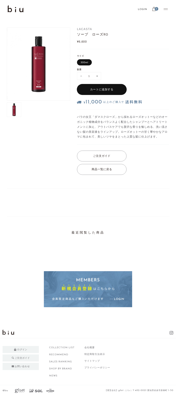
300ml (84, 62)
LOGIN (142, 9)
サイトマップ (92, 360)
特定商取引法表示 (94, 354)
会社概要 (89, 347)
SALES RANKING (60, 361)
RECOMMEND (58, 354)
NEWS (53, 376)
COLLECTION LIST (62, 347)
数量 (79, 69)
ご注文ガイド (102, 155)
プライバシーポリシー (97, 367)
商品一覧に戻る (102, 169)
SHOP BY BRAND (60, 368)
